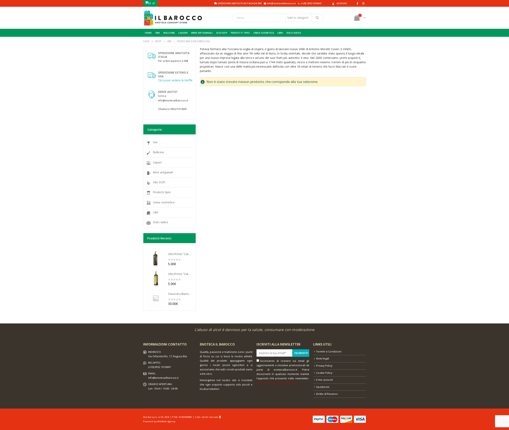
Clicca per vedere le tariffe (175, 80)
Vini (155, 142)
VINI (157, 32)
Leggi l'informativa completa (276, 382)
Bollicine (158, 152)
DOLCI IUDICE (294, 32)
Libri (155, 212)
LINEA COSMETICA (264, 32)
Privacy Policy (324, 365)
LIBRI (280, 32)
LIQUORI (182, 32)
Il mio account (324, 379)
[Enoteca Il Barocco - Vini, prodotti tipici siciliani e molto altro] (173, 17)
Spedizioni (322, 387)
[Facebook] (357, 3)
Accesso (342, 3)
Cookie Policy (324, 373)
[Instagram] (363, 3)
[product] (155, 258)
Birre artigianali (163, 172)
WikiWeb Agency (166, 421)
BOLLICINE (169, 32)
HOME (148, 32)
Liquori (157, 162)
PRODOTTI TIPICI (240, 32)
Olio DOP (159, 182)
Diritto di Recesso (327, 394)
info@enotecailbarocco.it (163, 378)
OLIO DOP (221, 32)
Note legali (322, 358)
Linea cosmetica (164, 202)
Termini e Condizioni (328, 351)
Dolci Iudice (160, 222)
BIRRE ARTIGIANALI (202, 32)
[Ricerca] (317, 18)
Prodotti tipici (162, 192)
